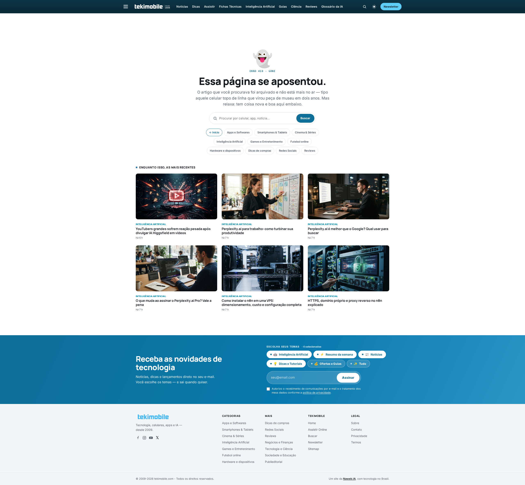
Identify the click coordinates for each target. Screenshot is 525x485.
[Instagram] (144, 438)
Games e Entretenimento (266, 141)
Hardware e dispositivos (225, 150)
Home (312, 423)
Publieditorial (273, 461)
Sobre (355, 423)
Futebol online (299, 141)
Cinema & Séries (305, 132)
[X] (157, 438)
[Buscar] (364, 7)
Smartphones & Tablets (272, 132)
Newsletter (391, 6)
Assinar (348, 378)
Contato (356, 429)
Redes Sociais (288, 150)
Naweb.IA (349, 478)
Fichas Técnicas (230, 6)
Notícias (182, 6)
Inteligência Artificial (260, 6)
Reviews (311, 6)
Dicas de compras (259, 150)
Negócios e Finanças (279, 442)
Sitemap (313, 449)
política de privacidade (317, 392)
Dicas (196, 6)
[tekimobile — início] (152, 6)
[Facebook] (138, 438)
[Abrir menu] (126, 6)
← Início (214, 132)
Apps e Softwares (238, 132)
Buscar (305, 118)
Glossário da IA (332, 6)
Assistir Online (317, 429)
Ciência (296, 6)
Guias (283, 6)
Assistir (209, 6)
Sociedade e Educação (280, 455)
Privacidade (359, 436)
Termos (356, 442)
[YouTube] (151, 438)
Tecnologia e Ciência (279, 449)
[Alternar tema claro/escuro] (374, 6)
